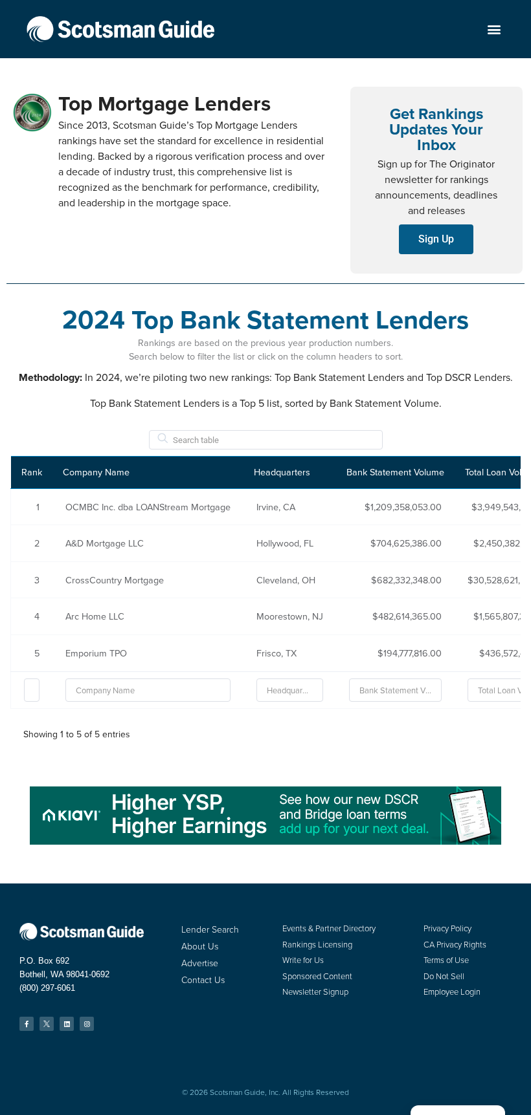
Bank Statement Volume (395, 472)
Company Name (96, 472)
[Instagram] (87, 1024)
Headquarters (282, 472)
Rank (31, 472)
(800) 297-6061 (47, 988)
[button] (493, 29)
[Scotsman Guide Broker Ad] (265, 841)
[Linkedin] (67, 1024)
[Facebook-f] (26, 1024)
